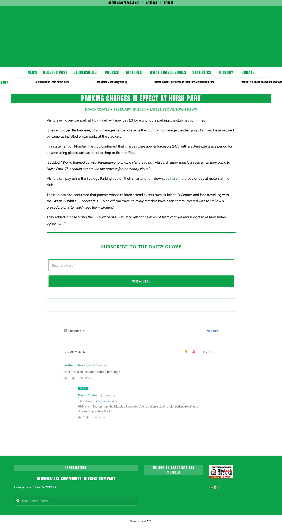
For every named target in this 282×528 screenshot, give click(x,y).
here (174, 178)
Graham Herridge (106, 401)
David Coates (87, 395)
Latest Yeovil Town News (173, 109)
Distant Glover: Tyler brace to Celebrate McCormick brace (184, 82)
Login (214, 331)
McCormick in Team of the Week (52, 82)
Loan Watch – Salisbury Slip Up (111, 82)
